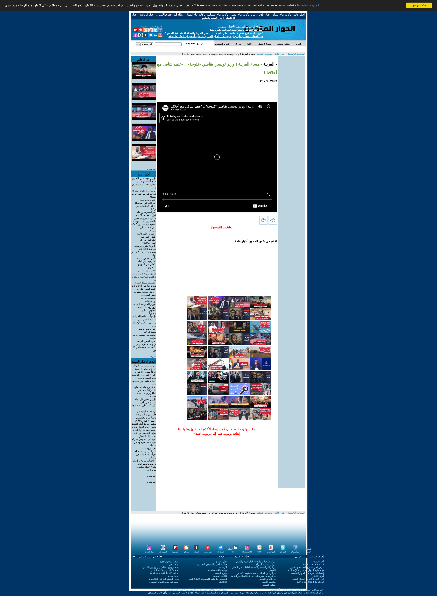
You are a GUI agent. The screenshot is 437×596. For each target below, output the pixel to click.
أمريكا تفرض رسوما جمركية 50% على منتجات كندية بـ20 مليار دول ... (144, 250)
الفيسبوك (295, 551)
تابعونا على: (308, 550)
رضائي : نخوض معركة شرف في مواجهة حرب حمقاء (144, 193)
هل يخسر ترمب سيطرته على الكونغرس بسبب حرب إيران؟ (144, 333)
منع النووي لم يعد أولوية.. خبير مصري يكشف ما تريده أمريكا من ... (144, 345)
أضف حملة (173, 576)
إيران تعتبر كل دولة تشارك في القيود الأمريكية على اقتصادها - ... (144, 404)
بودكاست (149, 551)
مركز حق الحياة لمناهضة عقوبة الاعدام (256, 573)
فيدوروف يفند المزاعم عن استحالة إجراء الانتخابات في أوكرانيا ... (145, 204)
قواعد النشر (318, 576)
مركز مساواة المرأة (266, 564)
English (223, 581)
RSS (259, 551)
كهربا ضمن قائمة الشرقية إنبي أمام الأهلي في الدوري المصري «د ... (146, 263)
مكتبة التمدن (269, 584)
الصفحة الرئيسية (296, 53)
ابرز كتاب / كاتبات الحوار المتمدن (307, 579)
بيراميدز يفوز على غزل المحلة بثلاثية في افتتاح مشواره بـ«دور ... (144, 215)
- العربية (269, 64)
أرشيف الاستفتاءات (218, 570)
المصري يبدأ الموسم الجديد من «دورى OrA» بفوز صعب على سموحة (143, 226)
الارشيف (223, 567)
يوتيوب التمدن (264, 53)
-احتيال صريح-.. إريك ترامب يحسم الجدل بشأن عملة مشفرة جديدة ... (144, 465)
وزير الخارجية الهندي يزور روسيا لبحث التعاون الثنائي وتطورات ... (144, 309)
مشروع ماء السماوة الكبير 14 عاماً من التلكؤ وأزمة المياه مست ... (145, 392)
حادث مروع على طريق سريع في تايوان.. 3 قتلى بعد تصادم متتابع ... (143, 275)
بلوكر (186, 551)
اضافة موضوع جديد (169, 561)
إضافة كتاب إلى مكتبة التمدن (165, 570)
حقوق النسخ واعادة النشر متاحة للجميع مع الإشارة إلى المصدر (197, 589)
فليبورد (175, 551)
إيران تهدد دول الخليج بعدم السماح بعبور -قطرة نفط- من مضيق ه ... (144, 183)
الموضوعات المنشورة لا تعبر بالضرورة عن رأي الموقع (296, 589)
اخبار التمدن (222, 561)
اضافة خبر (174, 564)
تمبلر (196, 551)
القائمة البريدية (220, 576)
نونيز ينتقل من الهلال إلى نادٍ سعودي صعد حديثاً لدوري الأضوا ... (144, 368)
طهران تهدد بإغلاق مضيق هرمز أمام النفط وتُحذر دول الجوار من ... (143, 423)
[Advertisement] (291, 107)
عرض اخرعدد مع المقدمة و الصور (307, 567)
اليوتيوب (271, 551)
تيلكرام (220, 551)
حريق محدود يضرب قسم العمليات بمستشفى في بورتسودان (145, 296)
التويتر (283, 551)
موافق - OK (419, 5)
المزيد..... (151, 168)
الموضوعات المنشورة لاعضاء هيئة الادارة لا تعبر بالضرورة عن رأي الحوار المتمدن (188, 592)
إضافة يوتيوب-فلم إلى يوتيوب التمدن (160, 567)
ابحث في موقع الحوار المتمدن (164, 581)
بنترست (208, 551)
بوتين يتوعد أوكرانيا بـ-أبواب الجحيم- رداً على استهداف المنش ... (144, 432)
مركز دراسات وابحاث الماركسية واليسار (256, 561)
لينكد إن (231, 550)
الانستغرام (247, 551)
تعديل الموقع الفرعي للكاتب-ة (164, 579)
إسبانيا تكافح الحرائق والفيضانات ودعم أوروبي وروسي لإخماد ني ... (144, 321)
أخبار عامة (279, 53)
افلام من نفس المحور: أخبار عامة (256, 241)
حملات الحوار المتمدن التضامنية (212, 564)
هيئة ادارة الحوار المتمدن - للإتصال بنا (305, 570)
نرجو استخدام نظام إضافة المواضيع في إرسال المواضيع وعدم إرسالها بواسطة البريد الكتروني (276, 592)
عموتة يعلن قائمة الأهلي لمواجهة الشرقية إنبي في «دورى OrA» (146, 238)
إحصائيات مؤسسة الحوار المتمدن (307, 573)
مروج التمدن (221, 573)
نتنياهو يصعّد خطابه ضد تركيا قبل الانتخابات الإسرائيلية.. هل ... (144, 285)
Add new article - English (164, 573)
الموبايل (163, 551)
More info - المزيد (308, 5)
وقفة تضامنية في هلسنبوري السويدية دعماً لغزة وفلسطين (145, 414)
